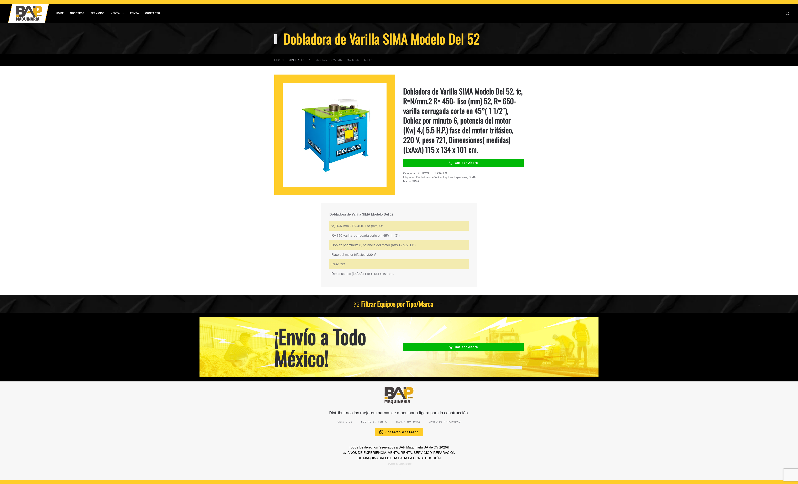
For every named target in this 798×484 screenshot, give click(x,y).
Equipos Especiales (455, 177)
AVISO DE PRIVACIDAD (445, 421)
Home (60, 13)
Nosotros (77, 13)
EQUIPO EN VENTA (374, 421)
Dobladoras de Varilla (429, 177)
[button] (788, 13)
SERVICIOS (345, 421)
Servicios (98, 13)
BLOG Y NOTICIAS (408, 421)
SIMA (472, 177)
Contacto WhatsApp (402, 432)
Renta (134, 13)
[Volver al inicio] (29, 13)
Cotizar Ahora (466, 162)
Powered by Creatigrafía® (399, 463)
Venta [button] (115, 13)
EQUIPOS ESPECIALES (431, 173)
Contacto (152, 13)
